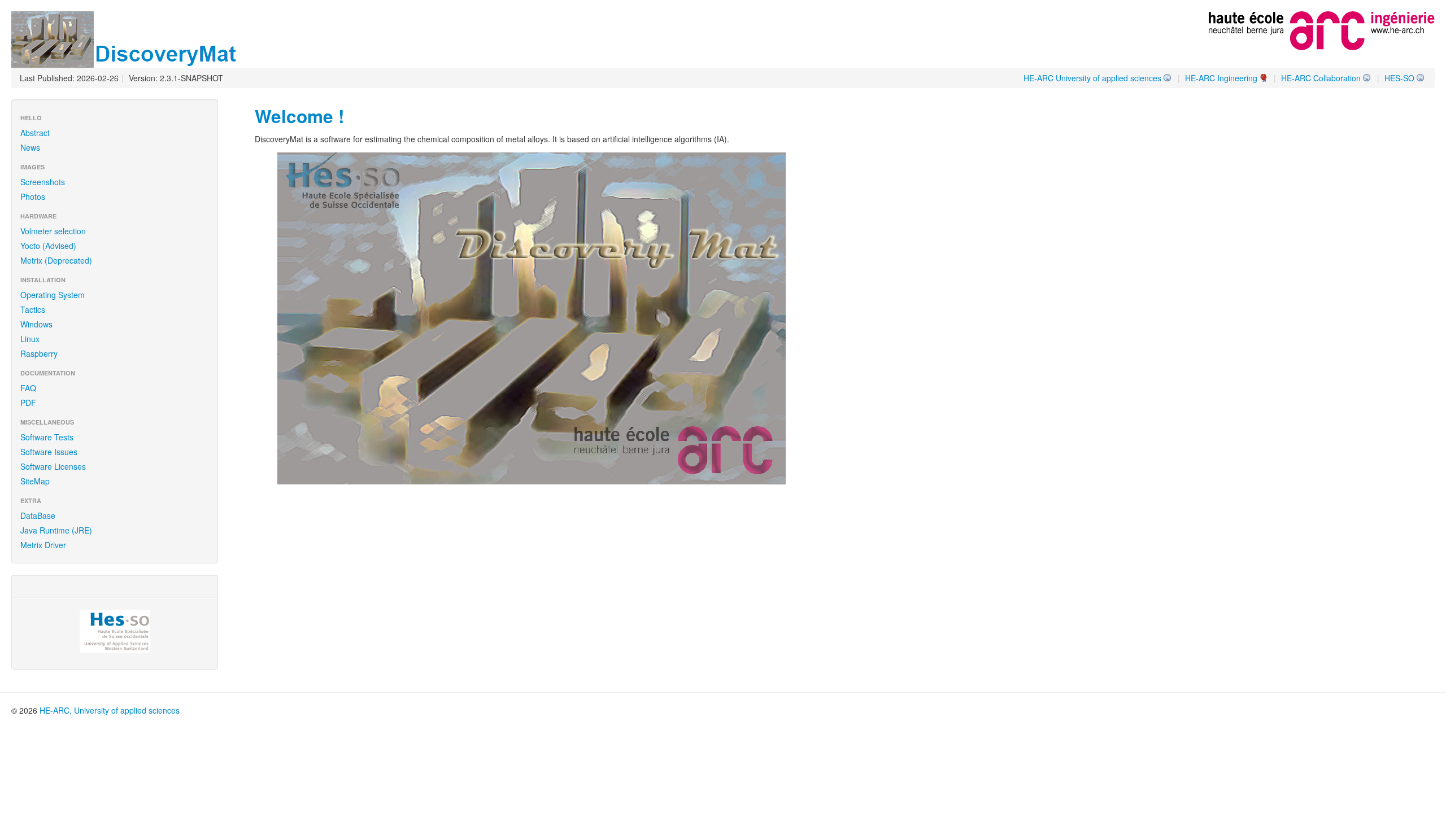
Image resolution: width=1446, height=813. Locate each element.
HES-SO (1399, 78)
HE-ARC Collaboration (1321, 78)
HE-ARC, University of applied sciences (110, 710)
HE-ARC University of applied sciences (1092, 78)
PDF (28, 402)
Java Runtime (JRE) (56, 530)
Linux (30, 338)
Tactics (32, 309)
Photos (32, 196)
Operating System (52, 294)
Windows (36, 324)
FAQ (28, 388)
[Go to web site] (1322, 29)
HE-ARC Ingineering (1221, 78)
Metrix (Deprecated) (56, 260)
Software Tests (46, 437)
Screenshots (42, 181)
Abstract (35, 132)
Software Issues (48, 451)
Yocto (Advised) (48, 245)
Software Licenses (53, 466)
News (30, 147)
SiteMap (35, 481)
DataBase (37, 515)
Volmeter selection (53, 231)
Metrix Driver (43, 544)
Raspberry (39, 353)
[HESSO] (114, 631)
